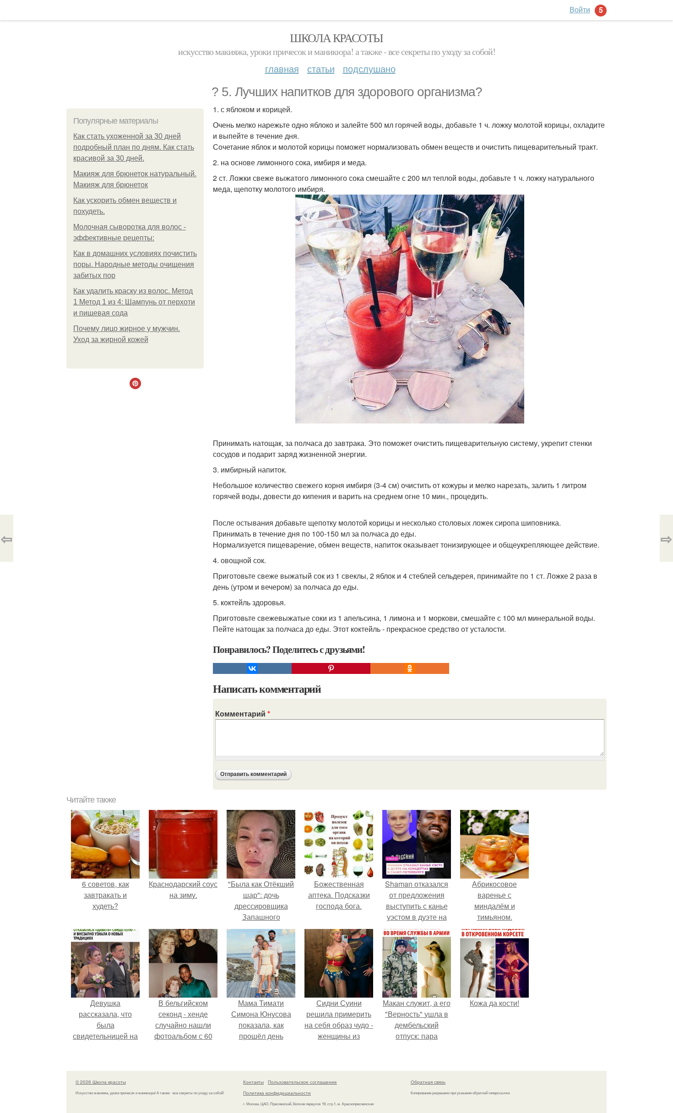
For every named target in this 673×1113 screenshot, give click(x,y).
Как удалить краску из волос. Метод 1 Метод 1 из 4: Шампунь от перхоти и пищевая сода (134, 302)
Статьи (321, 68)
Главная (282, 68)
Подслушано (369, 68)
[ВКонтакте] (252, 668)
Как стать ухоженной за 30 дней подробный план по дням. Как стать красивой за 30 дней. (133, 147)
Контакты (253, 1082)
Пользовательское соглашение (302, 1082)
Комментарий (242, 713)
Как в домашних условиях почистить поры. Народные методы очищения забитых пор (135, 264)
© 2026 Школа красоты (101, 1082)
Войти (580, 9)
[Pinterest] (331, 668)
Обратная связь (428, 1082)
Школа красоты (336, 37)
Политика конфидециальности (277, 1093)
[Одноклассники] (409, 668)
